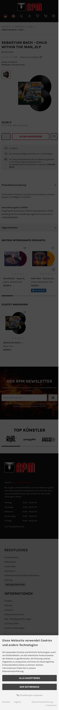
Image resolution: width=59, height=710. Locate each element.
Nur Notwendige (29, 687)
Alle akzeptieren (29, 678)
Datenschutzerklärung (42, 702)
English (17, 702)
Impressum (51, 705)
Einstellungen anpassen (31, 695)
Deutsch (6, 702)
